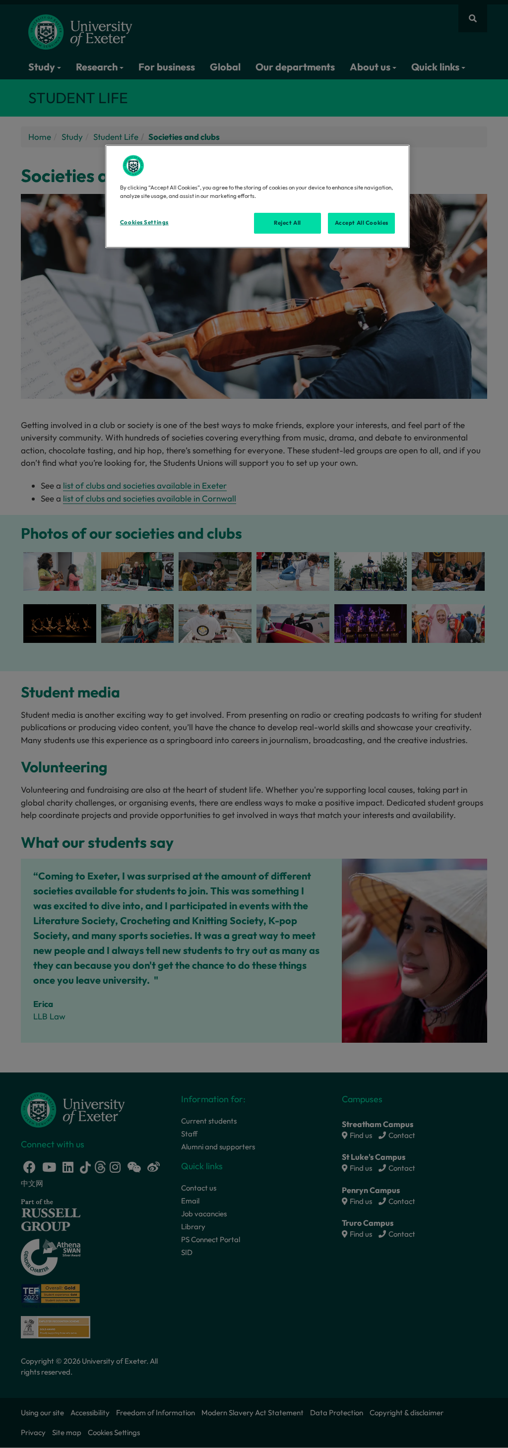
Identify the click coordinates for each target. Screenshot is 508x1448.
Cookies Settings (144, 222)
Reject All (287, 222)
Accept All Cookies (361, 222)
